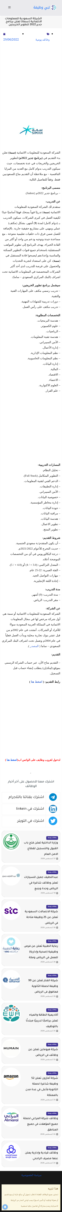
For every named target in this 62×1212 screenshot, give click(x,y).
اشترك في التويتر (30, 821)
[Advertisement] (31, 79)
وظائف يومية (42, 39)
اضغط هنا (36, 681)
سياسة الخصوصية (31, 1175)
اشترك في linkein (30, 809)
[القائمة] (9, 8)
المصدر (34, 646)
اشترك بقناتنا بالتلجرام (26, 797)
